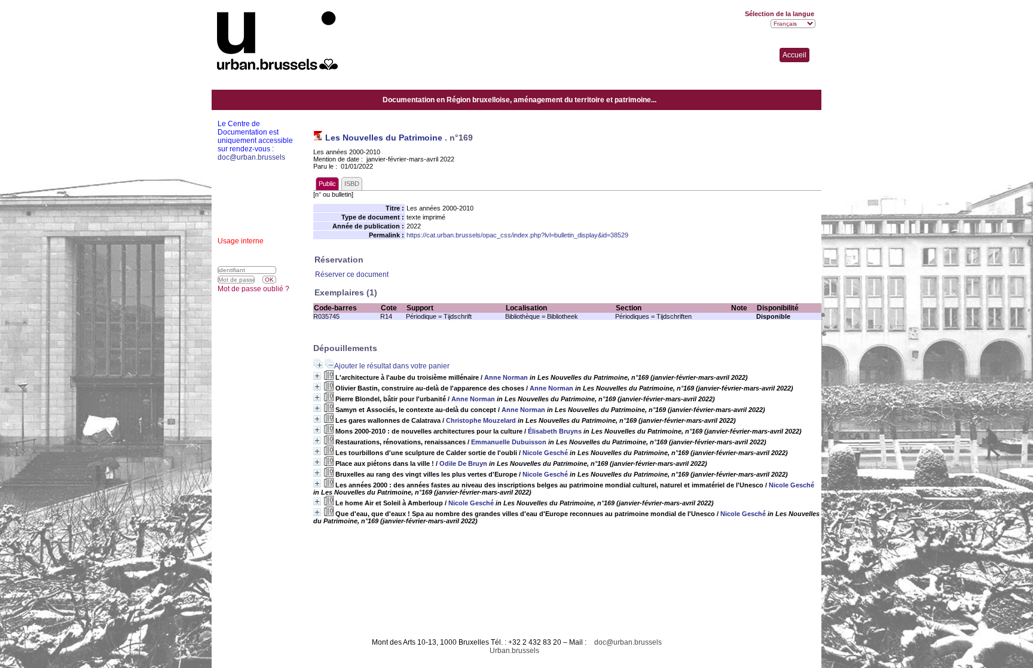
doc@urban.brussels (628, 642)
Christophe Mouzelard (481, 420)
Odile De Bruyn (463, 463)
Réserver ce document (352, 274)
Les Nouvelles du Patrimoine (383, 137)
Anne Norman (506, 377)
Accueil (794, 55)
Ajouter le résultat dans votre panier (392, 366)
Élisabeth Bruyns (555, 431)
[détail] (317, 376)
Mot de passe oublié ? (253, 289)
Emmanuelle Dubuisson (508, 442)
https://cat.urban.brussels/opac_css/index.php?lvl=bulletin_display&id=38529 (517, 235)
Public (327, 183)
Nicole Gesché (545, 452)
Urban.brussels (514, 650)
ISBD (351, 183)
